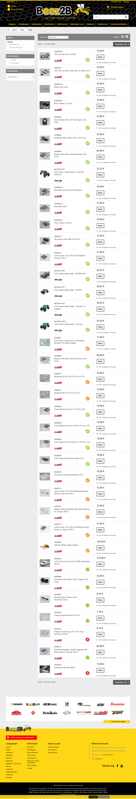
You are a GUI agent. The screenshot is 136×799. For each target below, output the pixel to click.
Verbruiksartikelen (11, 772)
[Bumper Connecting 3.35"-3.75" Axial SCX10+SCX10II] (45, 633)
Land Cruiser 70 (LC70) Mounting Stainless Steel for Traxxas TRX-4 (71, 492)
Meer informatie (104, 797)
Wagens (14, 30)
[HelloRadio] (50, 712)
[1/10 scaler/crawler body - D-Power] (45, 326)
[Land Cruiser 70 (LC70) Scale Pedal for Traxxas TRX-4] (45, 257)
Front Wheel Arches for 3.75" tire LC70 (69, 409)
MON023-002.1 (60, 321)
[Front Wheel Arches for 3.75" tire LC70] (45, 411)
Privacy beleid (31, 765)
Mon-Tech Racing (16, 47)
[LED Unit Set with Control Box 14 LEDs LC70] (45, 72)
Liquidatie (9, 777)
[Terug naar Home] (8, 30)
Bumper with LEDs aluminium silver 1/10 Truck (70, 360)
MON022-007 (59, 287)
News (13, 6)
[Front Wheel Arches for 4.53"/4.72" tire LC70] (45, 427)
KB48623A (58, 220)
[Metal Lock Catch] (45, 89)
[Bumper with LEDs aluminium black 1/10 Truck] (45, 156)
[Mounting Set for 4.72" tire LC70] (45, 394)
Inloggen (126, 2)
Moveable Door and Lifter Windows (68, 190)
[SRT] (101, 704)
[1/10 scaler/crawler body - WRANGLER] (45, 275)
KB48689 (57, 151)
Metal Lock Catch (61, 87)
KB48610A (58, 187)
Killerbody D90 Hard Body (64, 668)
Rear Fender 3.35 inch (63, 223)
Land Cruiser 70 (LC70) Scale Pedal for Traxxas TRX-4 (69, 257)
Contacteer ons (116, 2)
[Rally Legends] (16, 712)
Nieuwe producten (32, 752)
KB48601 (57, 559)
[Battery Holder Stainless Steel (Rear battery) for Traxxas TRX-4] (45, 511)
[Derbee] (16, 704)
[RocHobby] (50, 704)
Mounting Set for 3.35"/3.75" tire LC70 (69, 377)
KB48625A (58, 52)
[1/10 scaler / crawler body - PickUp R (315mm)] (45, 174)
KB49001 (57, 665)
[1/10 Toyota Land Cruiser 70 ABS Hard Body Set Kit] (45, 563)
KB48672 (57, 390)
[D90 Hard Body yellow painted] (45, 547)
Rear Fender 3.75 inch (63, 103)
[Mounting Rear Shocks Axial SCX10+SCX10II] (45, 599)
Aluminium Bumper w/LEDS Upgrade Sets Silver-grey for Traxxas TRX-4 (70, 651)
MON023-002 (59, 304)
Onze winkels (15, 63)
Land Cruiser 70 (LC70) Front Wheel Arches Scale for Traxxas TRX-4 (71, 528)
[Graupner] (117, 704)
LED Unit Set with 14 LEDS (65, 54)
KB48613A (58, 84)
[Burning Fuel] (33, 712)
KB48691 (57, 117)
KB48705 (57, 472)
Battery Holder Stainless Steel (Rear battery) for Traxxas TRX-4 (72, 510)
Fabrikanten (12, 71)
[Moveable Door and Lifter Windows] (45, 192)
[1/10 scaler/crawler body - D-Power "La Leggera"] (45, 308)
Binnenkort (30, 747)
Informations (13, 56)
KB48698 (57, 439)
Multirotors (9, 758)
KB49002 (57, 542)
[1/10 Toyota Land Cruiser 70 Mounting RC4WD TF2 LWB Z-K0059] (45, 342)
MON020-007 (59, 169)
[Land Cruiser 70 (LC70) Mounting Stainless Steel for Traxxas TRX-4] (45, 493)
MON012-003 (59, 271)
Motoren (8, 766)
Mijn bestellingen (53, 747)
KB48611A (58, 204)
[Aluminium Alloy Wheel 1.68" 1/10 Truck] (45, 139)
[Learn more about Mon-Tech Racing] (58, 180)
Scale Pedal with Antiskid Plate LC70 (68, 458)
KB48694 (57, 577)
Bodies (22, 30)
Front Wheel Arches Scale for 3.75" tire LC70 (72, 442)
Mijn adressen (52, 750)
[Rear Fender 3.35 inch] (45, 224)
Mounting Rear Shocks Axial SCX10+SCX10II (65, 598)
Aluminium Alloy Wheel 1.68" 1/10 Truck (70, 138)
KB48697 (57, 595)
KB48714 (57, 253)
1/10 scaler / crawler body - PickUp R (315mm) (69, 173)
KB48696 (57, 423)
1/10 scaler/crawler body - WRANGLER (70, 274)
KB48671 (57, 374)
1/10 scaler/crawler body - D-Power (68, 324)
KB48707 (57, 629)
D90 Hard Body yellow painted (66, 545)
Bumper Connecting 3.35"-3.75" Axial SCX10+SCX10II (68, 633)
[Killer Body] (101, 712)
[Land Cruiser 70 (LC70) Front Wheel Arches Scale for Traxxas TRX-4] (45, 529)
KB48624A (58, 101)
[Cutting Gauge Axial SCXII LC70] (45, 617)
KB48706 (57, 68)
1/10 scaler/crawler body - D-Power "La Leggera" (69, 307)
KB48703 (57, 236)
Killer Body (14, 44)
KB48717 (57, 647)
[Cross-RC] (84, 704)
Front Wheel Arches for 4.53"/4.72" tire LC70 (71, 426)
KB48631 (57, 338)
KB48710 (57, 488)
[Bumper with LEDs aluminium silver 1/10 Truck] (45, 360)
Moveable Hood (60, 206)
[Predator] (117, 712)
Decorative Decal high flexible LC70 (68, 475)
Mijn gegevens (52, 752)
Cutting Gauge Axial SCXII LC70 (67, 615)
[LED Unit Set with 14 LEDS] (45, 56)
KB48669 (57, 356)
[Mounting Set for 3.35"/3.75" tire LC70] (45, 378)
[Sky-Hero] (84, 712)
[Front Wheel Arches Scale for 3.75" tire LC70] (45, 444)
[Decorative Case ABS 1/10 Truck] (45, 241)
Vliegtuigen (9, 752)
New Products (17, 9)
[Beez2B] (68, 10)
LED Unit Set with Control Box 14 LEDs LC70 (72, 71)
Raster (122, 38)
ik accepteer (93, 797)
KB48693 (57, 135)
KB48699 (57, 456)
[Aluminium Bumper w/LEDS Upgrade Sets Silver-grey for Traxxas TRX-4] (45, 651)
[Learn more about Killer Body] (58, 60)
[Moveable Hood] (45, 208)
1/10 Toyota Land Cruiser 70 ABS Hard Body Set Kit (71, 562)
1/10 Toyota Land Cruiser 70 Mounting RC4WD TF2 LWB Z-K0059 (69, 342)
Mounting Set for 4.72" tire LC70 (67, 393)
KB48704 (57, 613)
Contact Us (98, 759)
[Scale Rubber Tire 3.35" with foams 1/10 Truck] (45, 121)
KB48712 (57, 506)
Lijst (127, 38)
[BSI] (67, 704)
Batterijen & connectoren (13, 763)
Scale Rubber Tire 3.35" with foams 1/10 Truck (70, 121)
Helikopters (9, 755)
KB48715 (57, 524)
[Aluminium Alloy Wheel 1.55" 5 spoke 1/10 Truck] (45, 581)
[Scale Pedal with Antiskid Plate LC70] (45, 460)
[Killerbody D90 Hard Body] (45, 669)
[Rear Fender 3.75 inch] (45, 105)
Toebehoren (9, 769)
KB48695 (57, 407)
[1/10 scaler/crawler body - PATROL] (45, 291)
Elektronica (9, 761)
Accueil (8, 747)
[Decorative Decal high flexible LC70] (45, 476)
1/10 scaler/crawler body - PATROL (68, 290)
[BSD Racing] (67, 712)
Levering (13, 60)
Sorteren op (44, 37)
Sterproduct (9, 774)
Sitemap (29, 768)
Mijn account (54, 743)
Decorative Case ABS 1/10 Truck (67, 239)
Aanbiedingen (31, 750)
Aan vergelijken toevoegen (107, 62)
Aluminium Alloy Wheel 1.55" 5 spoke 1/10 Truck (71, 580)
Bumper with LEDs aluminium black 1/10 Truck (70, 155)
